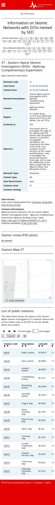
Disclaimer (38, 482)
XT (14, 50)
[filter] (7, 346)
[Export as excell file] (18, 336)
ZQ (26, 53)
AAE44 (7, 378)
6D (43, 47)
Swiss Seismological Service (19, 482)
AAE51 (7, 437)
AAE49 (7, 420)
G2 (29, 40)
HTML (24, 223)
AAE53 (7, 454)
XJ (38, 40)
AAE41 (7, 352)
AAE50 (7, 428)
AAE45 (7, 386)
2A (29, 47)
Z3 (35, 50)
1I (27, 38)
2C (39, 47)
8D (46, 38)
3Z (34, 47)
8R (51, 38)
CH (22, 38)
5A (41, 38)
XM (9, 50)
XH (3, 50)
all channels (6, 240)
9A (9, 40)
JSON (30, 223)
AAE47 (7, 403)
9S (19, 40)
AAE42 (7, 361)
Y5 (30, 50)
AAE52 (7, 445)
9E (14, 40)
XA (49, 47)
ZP (49, 50)
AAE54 (7, 462)
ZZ (28, 43)
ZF (44, 50)
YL (19, 50)
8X (5, 40)
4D (36, 38)
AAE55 (7, 471)
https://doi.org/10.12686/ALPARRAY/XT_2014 (24, 220)
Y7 (47, 40)
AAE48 (7, 411)
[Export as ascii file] (25, 336)
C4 (24, 40)
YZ (52, 40)
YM (24, 50)
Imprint (48, 482)
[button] (3, 5)
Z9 (39, 50)
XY (42, 40)
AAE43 (7, 369)
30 (31, 38)
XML (35, 223)
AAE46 (7, 395)
